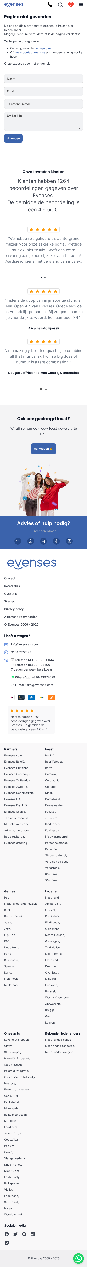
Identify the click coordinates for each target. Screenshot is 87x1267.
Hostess (9, 1083)
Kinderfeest (53, 824)
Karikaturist (11, 1102)
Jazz (7, 928)
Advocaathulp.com (16, 830)
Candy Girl (11, 1095)
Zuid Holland (53, 947)
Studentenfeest (55, 855)
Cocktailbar (11, 1139)
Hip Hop (9, 935)
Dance (8, 972)
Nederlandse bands (58, 1039)
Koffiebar (10, 1120)
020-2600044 (44, 660)
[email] (17, 541)
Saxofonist (11, 1202)
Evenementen (54, 805)
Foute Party (11, 1177)
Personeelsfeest (56, 843)
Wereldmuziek (13, 1214)
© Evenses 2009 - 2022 (21, 624)
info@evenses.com (39, 685)
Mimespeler (11, 1108)
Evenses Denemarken (18, 792)
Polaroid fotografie (16, 1070)
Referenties (12, 586)
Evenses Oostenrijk (17, 774)
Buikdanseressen (15, 1114)
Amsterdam (52, 903)
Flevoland (51, 959)
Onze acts (12, 1033)
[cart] (71, 4)
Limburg (50, 978)
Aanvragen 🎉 (43, 448)
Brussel (50, 991)
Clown (8, 1045)
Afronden (13, 138)
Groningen (52, 941)
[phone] (43, 541)
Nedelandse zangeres (59, 1045)
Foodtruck (11, 1127)
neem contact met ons (29, 52)
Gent (48, 1016)
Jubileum (51, 817)
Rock (7, 909)
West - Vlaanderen (57, 997)
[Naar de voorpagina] (13, 4)
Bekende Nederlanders (62, 1033)
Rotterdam (52, 916)
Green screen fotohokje (20, 1077)
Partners (11, 749)
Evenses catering (15, 843)
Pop (6, 897)
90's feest (51, 880)
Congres (50, 786)
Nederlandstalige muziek (20, 903)
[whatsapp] (30, 541)
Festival (50, 811)
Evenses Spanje (14, 811)
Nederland (52, 897)
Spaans (9, 966)
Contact (9, 578)
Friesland (51, 985)
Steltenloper (12, 1052)
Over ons (10, 593)
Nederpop (11, 985)
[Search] (60, 4)
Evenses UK (12, 799)
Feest (49, 749)
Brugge (50, 1010)
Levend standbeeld (17, 1039)
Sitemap (10, 601)
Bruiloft (50, 755)
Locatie (51, 891)
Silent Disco (12, 1170)
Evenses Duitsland (16, 767)
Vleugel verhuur (14, 1158)
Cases (8, 1152)
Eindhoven (52, 922)
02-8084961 (43, 665)
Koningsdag (52, 830)
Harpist (9, 1208)
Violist (8, 1189)
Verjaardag (52, 867)
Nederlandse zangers (59, 1052)
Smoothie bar (13, 1133)
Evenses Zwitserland (18, 780)
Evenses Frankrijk (15, 805)
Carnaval (50, 774)
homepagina (43, 48)
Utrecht (50, 909)
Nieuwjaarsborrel (56, 836)
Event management (17, 1089)
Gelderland (52, 928)
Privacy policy (14, 609)
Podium (9, 1145)
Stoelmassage (13, 1064)
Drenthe (50, 966)
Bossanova (11, 959)
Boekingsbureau (15, 836)
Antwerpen (52, 1003)
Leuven (50, 1022)
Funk (7, 953)
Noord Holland (54, 935)
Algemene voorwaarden (20, 617)
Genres (9, 891)
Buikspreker (12, 1183)
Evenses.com (13, 755)
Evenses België (14, 761)
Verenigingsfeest (56, 861)
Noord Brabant (54, 953)
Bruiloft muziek (14, 916)
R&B (6, 941)
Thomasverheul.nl (16, 817)
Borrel (49, 767)
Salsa (7, 922)
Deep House (12, 947)
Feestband (11, 1195)
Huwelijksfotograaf (16, 1058)
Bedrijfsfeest (53, 761)
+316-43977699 (43, 677)
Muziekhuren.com (16, 824)
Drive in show (13, 1164)
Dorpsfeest (52, 799)
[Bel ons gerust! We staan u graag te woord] (50, 4)
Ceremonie (52, 780)
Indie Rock (11, 978)
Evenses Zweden (15, 786)
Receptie (51, 849)
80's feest (51, 874)
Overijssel (51, 972)
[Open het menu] (81, 5)
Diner (48, 792)
